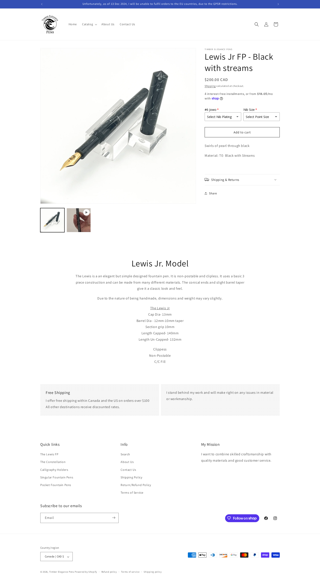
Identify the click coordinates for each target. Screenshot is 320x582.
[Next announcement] (278, 4)
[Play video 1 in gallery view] (79, 220)
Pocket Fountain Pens (55, 485)
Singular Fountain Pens (56, 477)
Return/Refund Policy (136, 485)
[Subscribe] (113, 518)
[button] (89, 24)
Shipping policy (153, 571)
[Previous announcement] (42, 4)
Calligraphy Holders (54, 470)
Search (125, 454)
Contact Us (128, 470)
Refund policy (109, 571)
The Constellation (53, 462)
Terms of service (130, 571)
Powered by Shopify (86, 572)
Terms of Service (132, 493)
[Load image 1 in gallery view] (52, 220)
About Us (127, 462)
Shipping (210, 85)
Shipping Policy (131, 477)
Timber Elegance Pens (61, 572)
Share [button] (213, 193)
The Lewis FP (49, 454)
